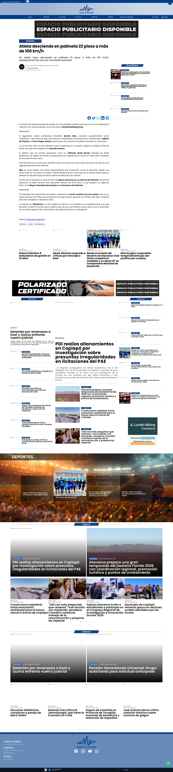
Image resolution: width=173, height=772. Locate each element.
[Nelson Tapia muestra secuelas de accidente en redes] (124, 382)
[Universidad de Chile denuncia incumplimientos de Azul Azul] (116, 100)
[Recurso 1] (86, 747)
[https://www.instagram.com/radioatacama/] (83, 752)
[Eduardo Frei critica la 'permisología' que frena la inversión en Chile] (15, 390)
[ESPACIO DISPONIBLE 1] (86, 29)
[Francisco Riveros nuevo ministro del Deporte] (116, 113)
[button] (23, 224)
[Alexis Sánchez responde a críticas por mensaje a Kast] (124, 337)
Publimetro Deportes (35, 219)
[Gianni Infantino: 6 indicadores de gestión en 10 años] (124, 322)
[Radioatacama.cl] (86, 13)
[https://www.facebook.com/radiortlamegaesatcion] (76, 752)
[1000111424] (116, 74)
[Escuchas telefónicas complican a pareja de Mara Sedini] (15, 373)
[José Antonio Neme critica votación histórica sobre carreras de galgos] (15, 425)
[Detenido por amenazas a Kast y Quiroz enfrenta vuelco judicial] (16, 302)
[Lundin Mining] (142, 432)
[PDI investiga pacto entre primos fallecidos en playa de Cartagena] (64, 302)
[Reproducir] (170, 3)
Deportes (28, 472)
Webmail (166, 17)
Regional (94, 472)
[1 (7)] (124, 352)
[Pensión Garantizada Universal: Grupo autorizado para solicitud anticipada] (15, 356)
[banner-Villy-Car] (63, 296)
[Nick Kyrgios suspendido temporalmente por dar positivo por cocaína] (124, 367)
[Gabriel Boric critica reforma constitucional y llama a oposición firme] (15, 442)
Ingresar (156, 17)
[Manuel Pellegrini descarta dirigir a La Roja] (124, 307)
